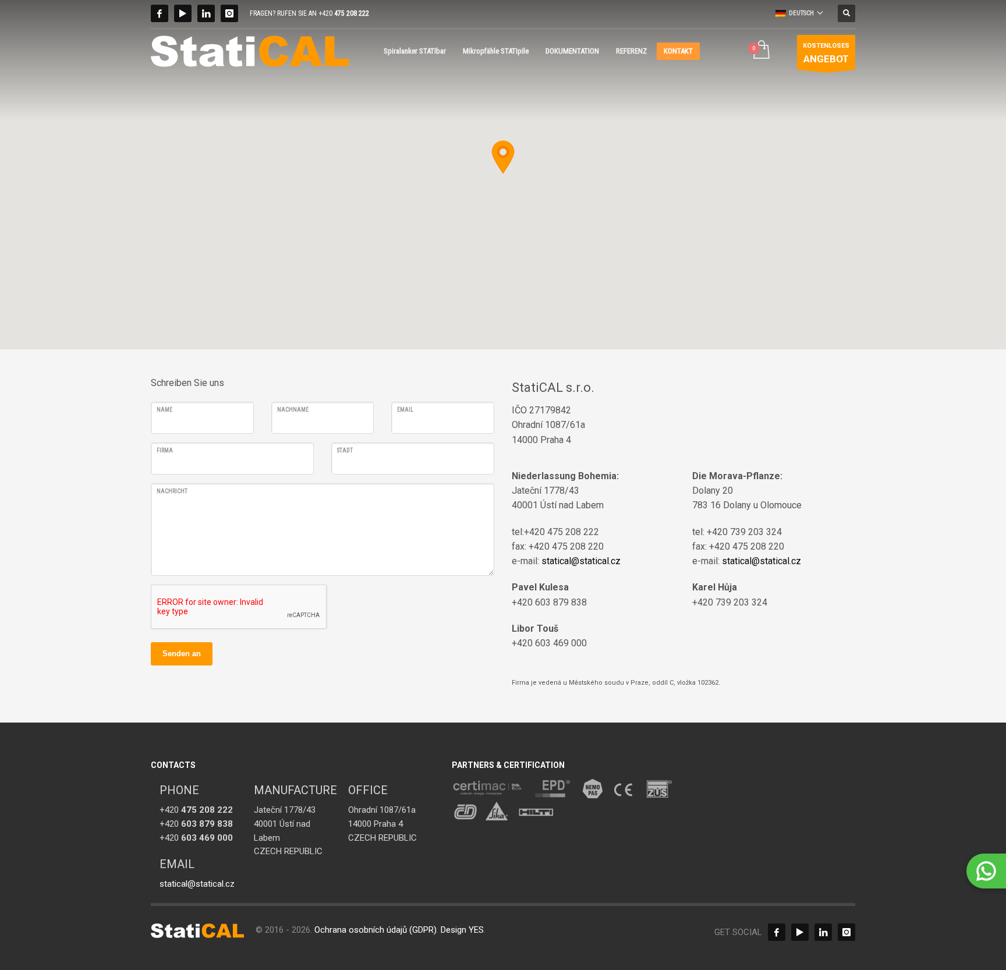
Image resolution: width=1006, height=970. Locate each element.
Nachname (293, 409)
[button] (503, 157)
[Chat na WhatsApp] (986, 871)
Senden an (181, 653)
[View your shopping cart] (761, 51)
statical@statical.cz (581, 561)
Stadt (345, 450)
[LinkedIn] (206, 13)
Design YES (462, 930)
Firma (165, 450)
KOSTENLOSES (826, 53)
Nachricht (172, 491)
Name (164, 409)
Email (405, 409)
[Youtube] (183, 13)
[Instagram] (229, 13)
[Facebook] (159, 13)
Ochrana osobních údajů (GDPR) (375, 930)
